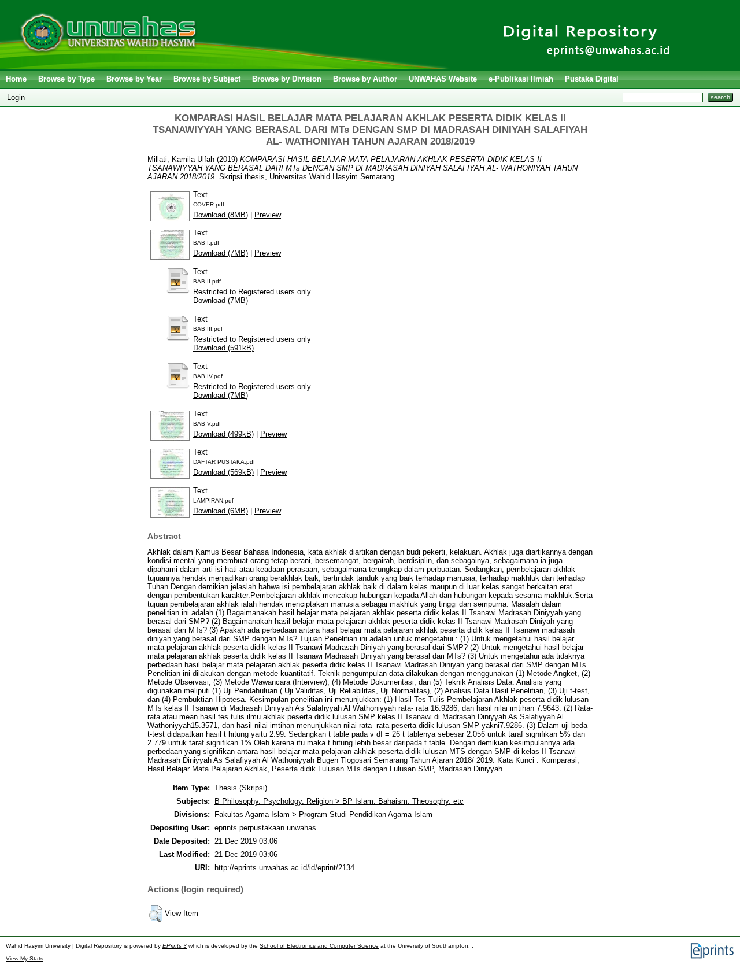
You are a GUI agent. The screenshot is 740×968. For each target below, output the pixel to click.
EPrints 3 (174, 946)
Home (16, 79)
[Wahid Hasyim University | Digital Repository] (227, 66)
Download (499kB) (223, 434)
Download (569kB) (223, 472)
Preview (267, 214)
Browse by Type (66, 79)
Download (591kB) (223, 347)
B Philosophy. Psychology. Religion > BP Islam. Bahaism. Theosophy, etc (339, 801)
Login (16, 97)
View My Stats (24, 958)
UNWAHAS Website (443, 79)
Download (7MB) (220, 253)
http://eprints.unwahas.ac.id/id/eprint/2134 (284, 867)
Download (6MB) (220, 511)
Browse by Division (286, 79)
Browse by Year (134, 79)
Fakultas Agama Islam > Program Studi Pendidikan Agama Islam (323, 814)
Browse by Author (365, 79)
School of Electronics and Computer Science (319, 946)
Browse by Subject (206, 79)
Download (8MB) (220, 214)
